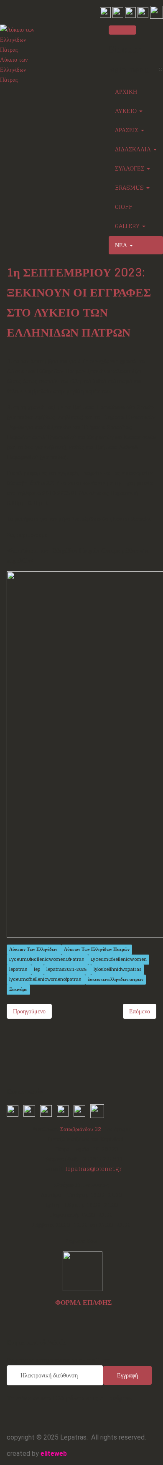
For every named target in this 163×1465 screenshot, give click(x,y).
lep (37, 969)
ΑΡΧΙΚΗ (126, 91)
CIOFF (123, 206)
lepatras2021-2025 (67, 969)
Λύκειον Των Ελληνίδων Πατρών (97, 949)
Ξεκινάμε (18, 989)
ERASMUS (130, 187)
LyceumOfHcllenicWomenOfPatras (47, 959)
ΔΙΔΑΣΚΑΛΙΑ (134, 149)
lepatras (18, 969)
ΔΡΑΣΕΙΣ (127, 130)
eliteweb (54, 1453)
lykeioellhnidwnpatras (118, 969)
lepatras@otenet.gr (93, 1169)
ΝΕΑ (122, 245)
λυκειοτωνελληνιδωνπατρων (115, 979)
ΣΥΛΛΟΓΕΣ (130, 168)
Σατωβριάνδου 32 (80, 1129)
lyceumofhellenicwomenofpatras (45, 979)
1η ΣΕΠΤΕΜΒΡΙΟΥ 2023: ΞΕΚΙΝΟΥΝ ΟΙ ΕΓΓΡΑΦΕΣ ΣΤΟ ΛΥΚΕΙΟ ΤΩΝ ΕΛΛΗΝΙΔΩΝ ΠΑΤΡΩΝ (79, 302)
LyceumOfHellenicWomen (119, 959)
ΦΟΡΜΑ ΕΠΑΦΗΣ (83, 1302)
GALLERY (128, 226)
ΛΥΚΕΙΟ (126, 111)
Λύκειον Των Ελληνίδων (34, 949)
